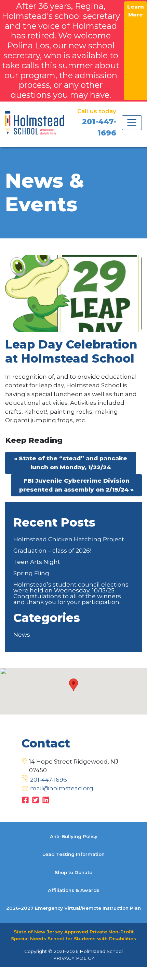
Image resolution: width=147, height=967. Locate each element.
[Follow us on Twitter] (35, 799)
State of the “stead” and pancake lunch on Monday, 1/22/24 (73, 463)
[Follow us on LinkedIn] (46, 799)
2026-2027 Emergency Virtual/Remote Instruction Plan (73, 908)
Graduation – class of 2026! (52, 550)
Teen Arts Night (36, 561)
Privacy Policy (73, 958)
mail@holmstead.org (61, 788)
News (21, 634)
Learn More (135, 10)
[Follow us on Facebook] (25, 799)
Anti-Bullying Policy (73, 836)
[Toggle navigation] (132, 122)
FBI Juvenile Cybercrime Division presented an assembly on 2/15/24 (74, 485)
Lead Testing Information (73, 854)
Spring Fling (31, 573)
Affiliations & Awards (73, 890)
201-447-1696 (48, 779)
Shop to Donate (73, 872)
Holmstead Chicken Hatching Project (68, 539)
